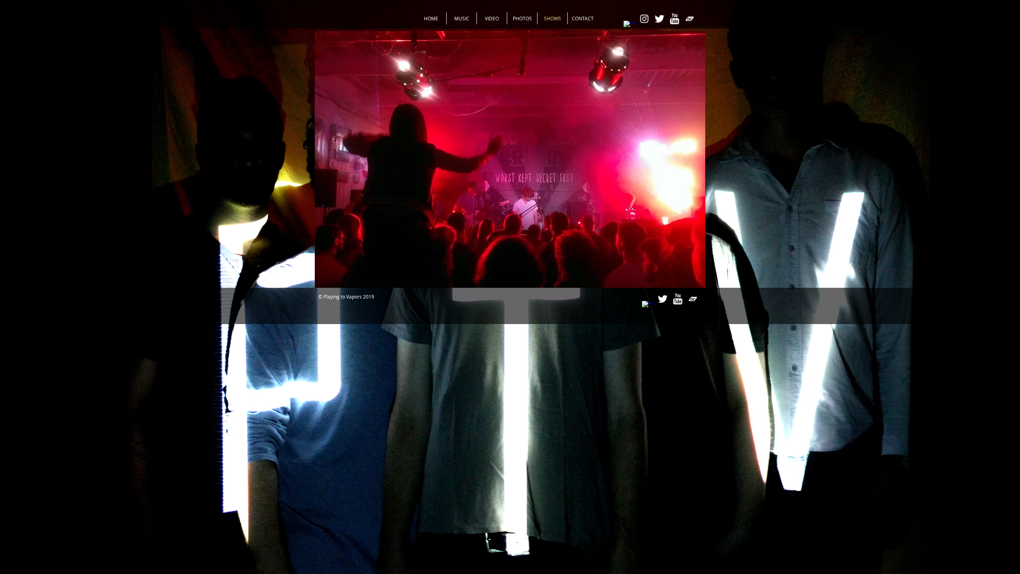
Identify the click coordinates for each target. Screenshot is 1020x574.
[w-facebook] (629, 26)
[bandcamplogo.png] (689, 18)
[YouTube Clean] (674, 18)
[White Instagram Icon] (644, 18)
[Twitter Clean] (659, 18)
